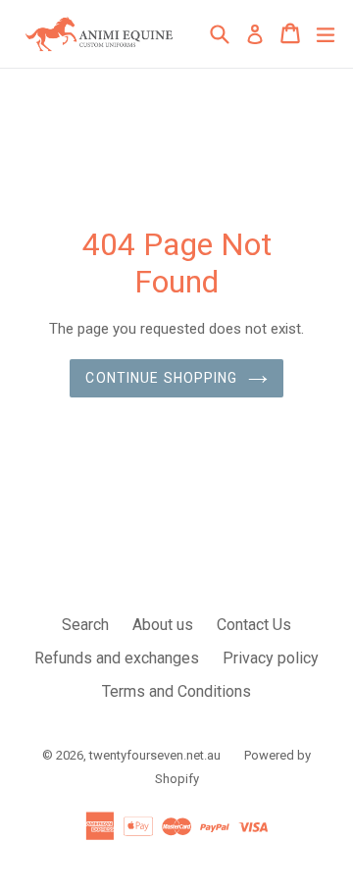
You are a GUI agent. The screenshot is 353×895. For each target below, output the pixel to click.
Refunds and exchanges (116, 658)
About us (162, 624)
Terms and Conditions (176, 691)
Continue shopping (161, 378)
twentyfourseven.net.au (155, 755)
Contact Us (254, 624)
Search (85, 624)
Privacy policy (271, 658)
